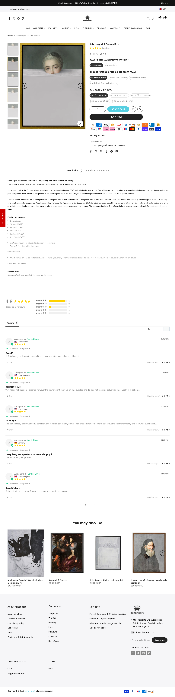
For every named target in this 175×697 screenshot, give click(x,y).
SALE (148, 28)
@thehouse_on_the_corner (41, 275)
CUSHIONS (101, 28)
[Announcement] (87, 3)
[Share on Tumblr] (106, 151)
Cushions (53, 636)
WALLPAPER (38, 28)
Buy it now (116, 117)
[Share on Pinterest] (101, 151)
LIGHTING (65, 28)
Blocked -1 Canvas (58, 580)
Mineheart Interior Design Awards (105, 623)
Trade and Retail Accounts (20, 637)
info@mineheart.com (21, 9)
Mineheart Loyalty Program (102, 618)
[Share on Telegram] (111, 151)
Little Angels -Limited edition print (106, 580)
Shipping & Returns (16, 673)
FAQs (10, 668)
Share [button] (11, 362)
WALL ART (52, 28)
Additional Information (97, 170)
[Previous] (24, 86)
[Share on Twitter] (96, 151)
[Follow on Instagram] (18, 18)
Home (27, 28)
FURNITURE (87, 28)
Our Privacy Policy (16, 623)
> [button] (94, 504)
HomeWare (54, 641)
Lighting (52, 622)
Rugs (51, 627)
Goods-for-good (98, 627)
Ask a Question (97, 135)
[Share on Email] (117, 151)
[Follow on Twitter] (14, 18)
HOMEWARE (114, 28)
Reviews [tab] (10, 323)
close (11, 3)
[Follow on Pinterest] (23, 18)
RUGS (76, 28)
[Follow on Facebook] (9, 18)
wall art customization (127, 258)
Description (72, 170)
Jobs (10, 632)
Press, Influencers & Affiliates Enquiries (108, 614)
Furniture (53, 631)
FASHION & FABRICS (133, 28)
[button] (163, 362)
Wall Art (99, 141)
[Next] (80, 86)
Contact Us (13, 627)
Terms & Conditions (17, 618)
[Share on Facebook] (91, 151)
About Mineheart (16, 614)
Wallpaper (53, 613)
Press (51, 668)
